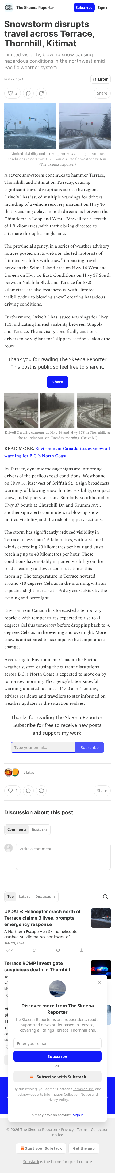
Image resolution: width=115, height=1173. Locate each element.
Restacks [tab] (39, 829)
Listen (103, 79)
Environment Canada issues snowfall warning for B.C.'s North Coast (57, 452)
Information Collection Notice (67, 1094)
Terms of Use (83, 1088)
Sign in (104, 7)
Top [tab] (10, 896)
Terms (82, 1129)
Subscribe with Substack (61, 1076)
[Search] (105, 896)
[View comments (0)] (28, 93)
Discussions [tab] (45, 896)
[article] (57, 930)
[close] (99, 982)
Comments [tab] (16, 829)
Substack (31, 1161)
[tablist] (27, 829)
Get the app (84, 1148)
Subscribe (84, 7)
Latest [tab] (24, 896)
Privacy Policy (57, 1099)
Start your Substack (43, 1148)
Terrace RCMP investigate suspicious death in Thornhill (37, 966)
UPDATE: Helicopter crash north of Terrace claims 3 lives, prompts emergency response (42, 918)
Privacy (67, 1129)
